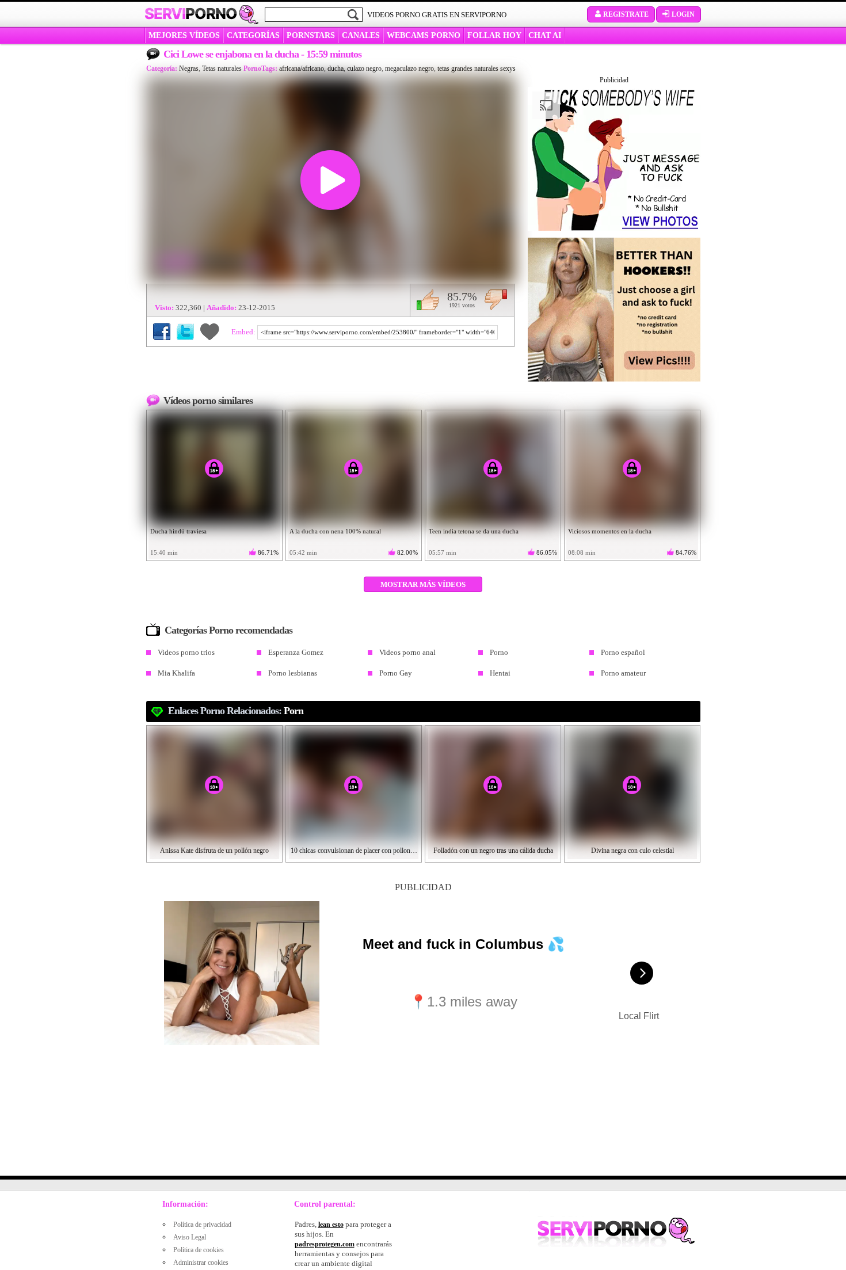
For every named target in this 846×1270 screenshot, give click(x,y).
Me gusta (428, 299)
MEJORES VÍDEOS (184, 35)
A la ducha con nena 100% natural (335, 531)
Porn (293, 710)
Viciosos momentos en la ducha (609, 531)
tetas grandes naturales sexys (476, 68)
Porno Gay (395, 673)
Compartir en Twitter (185, 331)
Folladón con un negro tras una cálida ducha (493, 850)
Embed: (244, 331)
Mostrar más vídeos (423, 584)
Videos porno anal (407, 652)
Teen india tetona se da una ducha (474, 531)
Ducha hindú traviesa (178, 531)
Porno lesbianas (292, 673)
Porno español (623, 652)
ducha (335, 68)
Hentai (500, 673)
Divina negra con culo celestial (632, 850)
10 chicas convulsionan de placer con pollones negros (354, 850)
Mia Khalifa (176, 673)
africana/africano (301, 68)
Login (683, 14)
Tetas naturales (222, 68)
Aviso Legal (189, 1237)
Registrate (626, 14)
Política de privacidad (202, 1225)
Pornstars (311, 35)
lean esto (331, 1225)
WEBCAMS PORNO (423, 35)
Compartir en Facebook (161, 331)
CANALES (361, 35)
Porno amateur (623, 673)
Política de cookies (198, 1250)
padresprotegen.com (325, 1244)
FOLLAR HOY (494, 35)
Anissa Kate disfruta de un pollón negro (214, 850)
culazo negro (364, 68)
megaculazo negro (409, 68)
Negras (189, 68)
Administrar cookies (200, 1262)
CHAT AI (544, 35)
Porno (499, 652)
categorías (253, 35)
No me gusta (496, 299)
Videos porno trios (186, 652)
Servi (190, 13)
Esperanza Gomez (295, 652)
